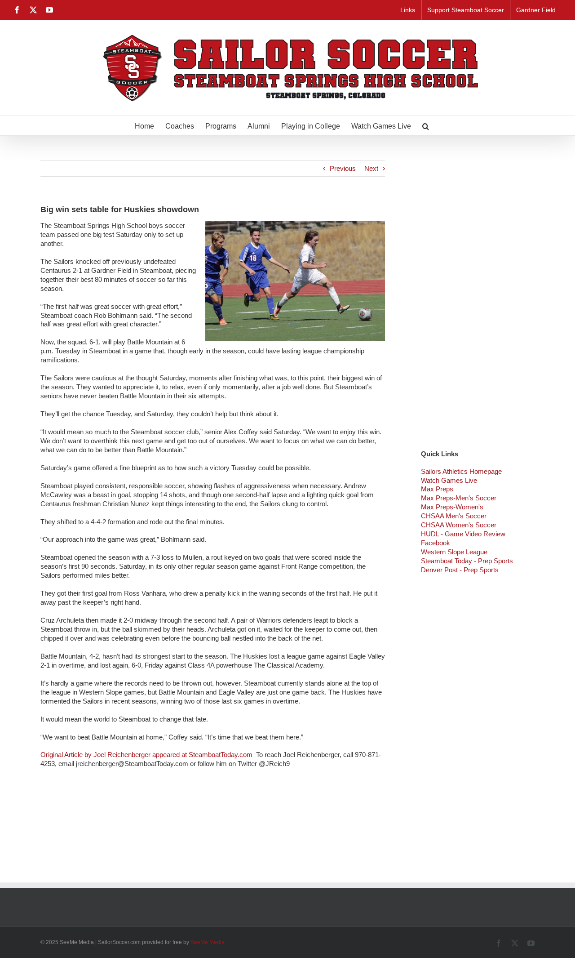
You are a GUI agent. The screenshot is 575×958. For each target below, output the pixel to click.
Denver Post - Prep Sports (460, 570)
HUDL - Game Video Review (463, 534)
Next (371, 168)
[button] (425, 125)
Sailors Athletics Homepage (461, 471)
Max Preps (437, 489)
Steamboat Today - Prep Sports (467, 561)
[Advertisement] (478, 295)
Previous (343, 168)
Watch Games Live (449, 480)
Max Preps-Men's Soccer (458, 498)
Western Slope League (454, 552)
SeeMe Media (207, 942)
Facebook (435, 543)
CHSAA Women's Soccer (458, 525)
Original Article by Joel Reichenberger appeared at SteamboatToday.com (147, 754)
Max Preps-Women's (452, 507)
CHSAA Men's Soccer (454, 516)
